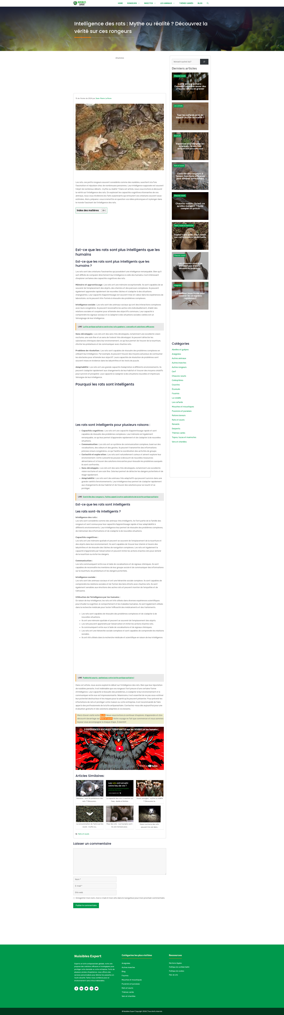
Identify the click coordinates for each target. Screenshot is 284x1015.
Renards (175, 424)
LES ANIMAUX (166, 3)
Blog (123, 971)
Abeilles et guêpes (180, 349)
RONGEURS (132, 3)
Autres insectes (179, 363)
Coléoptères (177, 380)
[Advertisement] (119, 75)
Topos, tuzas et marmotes (183, 225)
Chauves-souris (179, 76)
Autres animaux (179, 358)
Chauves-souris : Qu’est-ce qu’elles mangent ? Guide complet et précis (190, 206)
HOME (120, 3)
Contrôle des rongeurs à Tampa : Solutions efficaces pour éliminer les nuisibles (190, 176)
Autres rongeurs (179, 367)
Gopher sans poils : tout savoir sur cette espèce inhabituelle (190, 235)
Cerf (174, 371)
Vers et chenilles (179, 442)
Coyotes (176, 385)
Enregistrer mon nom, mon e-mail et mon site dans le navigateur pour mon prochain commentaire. (120, 898)
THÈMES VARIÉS (186, 3)
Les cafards (178, 106)
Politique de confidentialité (179, 967)
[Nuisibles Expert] (80, 3)
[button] (208, 3)
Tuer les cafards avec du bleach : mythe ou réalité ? (190, 116)
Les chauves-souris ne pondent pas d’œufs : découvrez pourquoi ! (190, 265)
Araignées (177, 285)
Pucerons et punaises (181, 411)
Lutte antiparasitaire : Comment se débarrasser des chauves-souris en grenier (190, 86)
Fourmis (175, 393)
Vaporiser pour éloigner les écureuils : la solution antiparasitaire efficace (190, 146)
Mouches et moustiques (183, 406)
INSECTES (148, 3)
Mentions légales (175, 963)
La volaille (176, 398)
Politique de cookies (176, 971)
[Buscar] (204, 62)
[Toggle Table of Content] (102, 210)
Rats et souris (106, 718)
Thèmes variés (178, 433)
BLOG (200, 3)
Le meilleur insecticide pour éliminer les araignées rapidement (190, 295)
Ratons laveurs (178, 415)
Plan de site (173, 975)
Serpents (176, 428)
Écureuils (177, 136)
